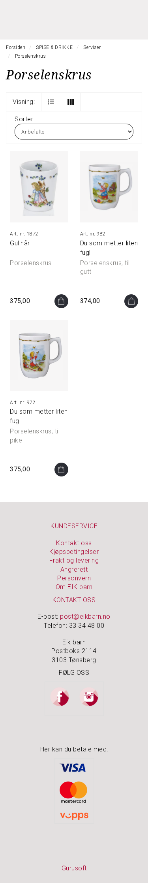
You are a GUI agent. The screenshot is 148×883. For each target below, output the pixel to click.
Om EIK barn (74, 587)
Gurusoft (74, 868)
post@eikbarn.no (85, 616)
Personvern (74, 578)
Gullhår (20, 243)
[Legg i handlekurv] (61, 301)
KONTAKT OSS (74, 600)
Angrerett (74, 569)
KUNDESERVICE (74, 526)
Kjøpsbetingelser (74, 551)
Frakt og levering (74, 560)
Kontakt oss (74, 543)
